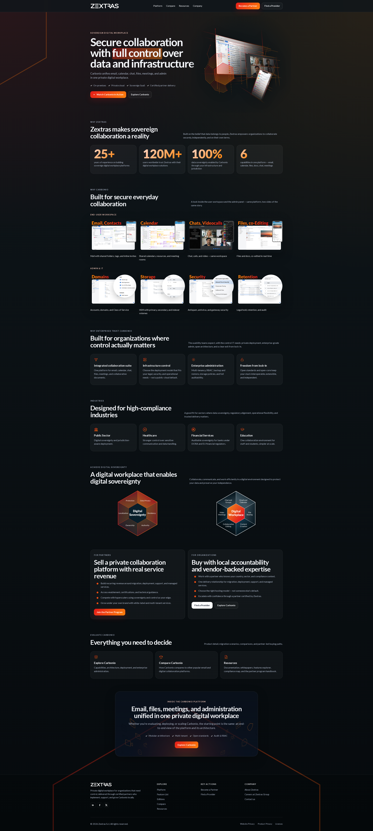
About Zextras (251, 789)
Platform (157, 6)
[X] (106, 805)
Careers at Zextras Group (257, 794)
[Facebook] (99, 805)
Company (197, 6)
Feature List (162, 794)
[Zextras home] (104, 6)
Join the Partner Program (110, 612)
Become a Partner (248, 6)
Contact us (250, 799)
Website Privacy (247, 824)
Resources (184, 6)
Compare (170, 6)
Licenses (279, 824)
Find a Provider (272, 6)
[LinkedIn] (93, 805)
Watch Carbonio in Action (110, 94)
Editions (161, 799)
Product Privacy (265, 824)
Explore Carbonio (140, 94)
